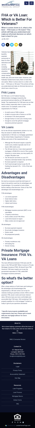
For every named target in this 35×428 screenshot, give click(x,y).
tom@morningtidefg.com (17, 356)
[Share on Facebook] (3, 45)
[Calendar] (23, 422)
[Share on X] (7, 45)
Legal (17, 366)
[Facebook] (12, 422)
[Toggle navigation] (31, 3)
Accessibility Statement (17, 374)
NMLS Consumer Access (17, 339)
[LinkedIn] (20, 422)
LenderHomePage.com (23, 425)
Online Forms (17, 400)
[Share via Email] (16, 45)
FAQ (17, 404)
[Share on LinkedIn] (12, 45)
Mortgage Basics (17, 396)
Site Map (17, 378)
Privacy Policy (17, 370)
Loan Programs (17, 388)
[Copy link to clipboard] (20, 45)
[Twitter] (15, 422)
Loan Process (17, 392)
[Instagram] (17, 422)
